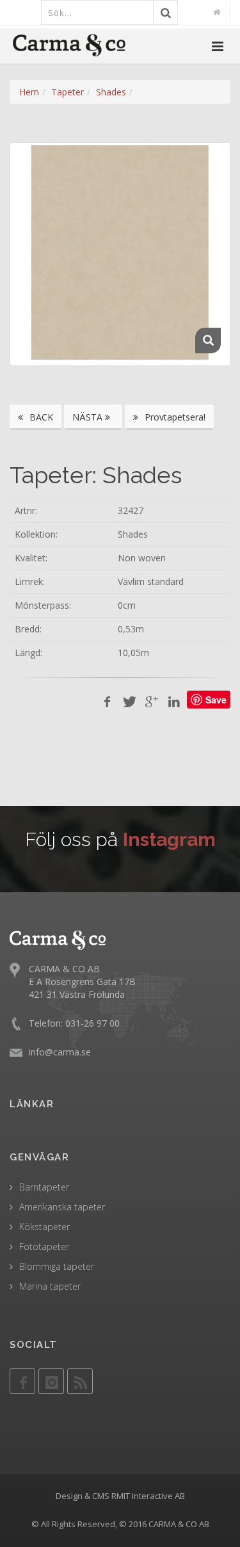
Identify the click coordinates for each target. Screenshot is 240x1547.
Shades (111, 92)
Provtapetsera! (173, 417)
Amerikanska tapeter (62, 1207)
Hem (29, 92)
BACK (40, 417)
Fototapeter (44, 1246)
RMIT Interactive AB (148, 1496)
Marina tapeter (50, 1286)
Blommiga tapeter (56, 1266)
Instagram (169, 839)
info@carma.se (60, 1052)
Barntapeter (44, 1187)
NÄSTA (88, 417)
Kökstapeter (44, 1227)
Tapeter (67, 92)
